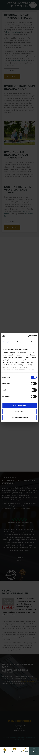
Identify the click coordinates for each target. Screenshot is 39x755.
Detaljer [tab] (19, 342)
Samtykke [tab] (7, 342)
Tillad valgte (19, 411)
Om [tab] (32, 342)
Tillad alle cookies (19, 405)
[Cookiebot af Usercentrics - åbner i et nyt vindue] (28, 336)
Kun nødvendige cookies (19, 417)
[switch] (34, 383)
